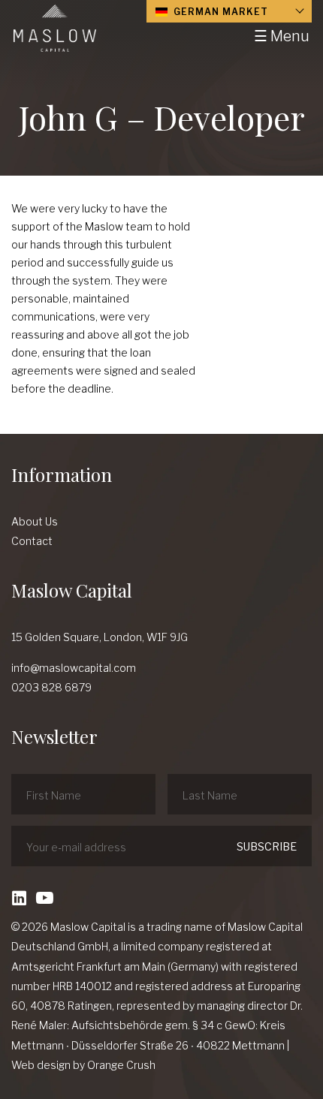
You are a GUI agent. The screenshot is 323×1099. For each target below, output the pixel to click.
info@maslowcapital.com (73, 667)
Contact (32, 540)
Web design (41, 1064)
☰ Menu (281, 36)
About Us (34, 521)
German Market (219, 11)
